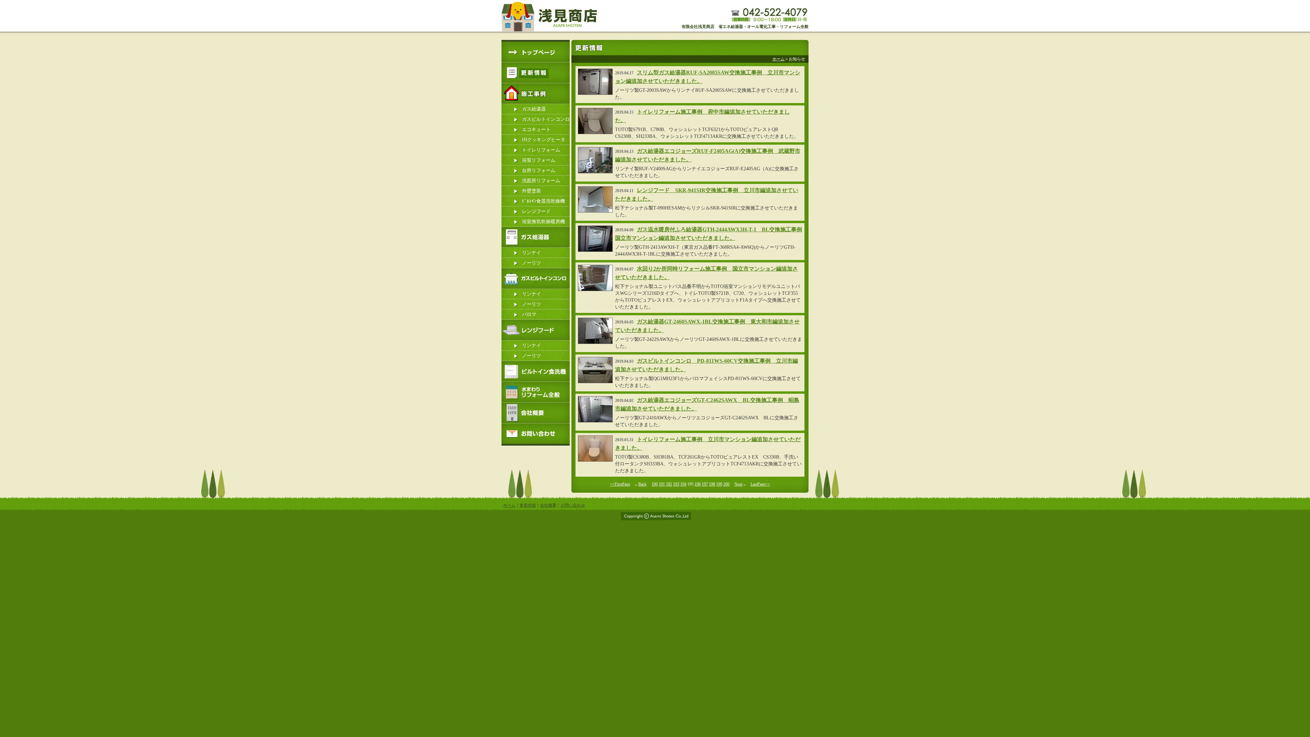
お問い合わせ (573, 505)
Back (642, 484)
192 (669, 484)
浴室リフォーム (538, 160)
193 (676, 484)
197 (705, 484)
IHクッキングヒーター (543, 141)
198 (712, 484)
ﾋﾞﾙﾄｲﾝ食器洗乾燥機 (543, 201)
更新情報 (528, 505)
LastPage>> (760, 484)
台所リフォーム (538, 170)
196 (698, 484)
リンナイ (531, 252)
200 (726, 484)
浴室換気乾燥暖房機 (543, 221)
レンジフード (536, 211)
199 (719, 484)
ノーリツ (531, 262)
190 (655, 484)
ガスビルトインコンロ (546, 119)
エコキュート (536, 129)
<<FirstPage (620, 484)
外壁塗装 (531, 190)
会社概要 (548, 505)
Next (738, 484)
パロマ (529, 314)
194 (683, 484)
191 (662, 484)
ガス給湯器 (534, 109)
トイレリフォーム (541, 150)
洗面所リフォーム (541, 180)
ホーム (778, 59)
